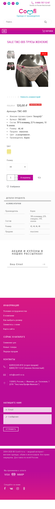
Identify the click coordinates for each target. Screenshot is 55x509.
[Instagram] (13, 3)
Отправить (11, 429)
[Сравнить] (39, 177)
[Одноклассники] (17, 3)
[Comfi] (28, 9)
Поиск (48, 21)
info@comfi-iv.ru (16, 375)
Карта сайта (9, 329)
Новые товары (10, 347)
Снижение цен (9, 343)
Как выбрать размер (12, 320)
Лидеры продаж (10, 351)
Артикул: (12, 111)
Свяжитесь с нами (11, 324)
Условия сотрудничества (15, 311)
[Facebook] (4, 3)
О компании (8, 316)
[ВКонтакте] (8, 3)
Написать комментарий (30, 97)
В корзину (25, 177)
